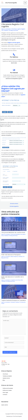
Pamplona (15, 256)
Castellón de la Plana (15, 280)
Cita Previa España (11, 3)
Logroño (19, 29)
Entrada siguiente (14, 206)
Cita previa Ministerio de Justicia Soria (13, 232)
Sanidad (13, 302)
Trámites (6, 30)
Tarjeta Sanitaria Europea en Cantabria (13, 300)
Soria (2, 235)
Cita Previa (14, 29)
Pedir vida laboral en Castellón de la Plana (12, 277)
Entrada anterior (14, 203)
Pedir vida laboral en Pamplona (11, 255)
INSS (12, 256)
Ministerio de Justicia (20, 234)
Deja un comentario (6, 29)
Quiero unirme (4, 405)
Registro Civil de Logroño (14, 42)
